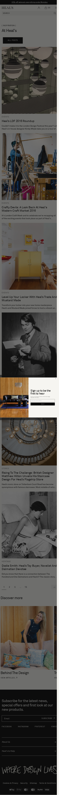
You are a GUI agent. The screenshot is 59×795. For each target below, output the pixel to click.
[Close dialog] (55, 378)
